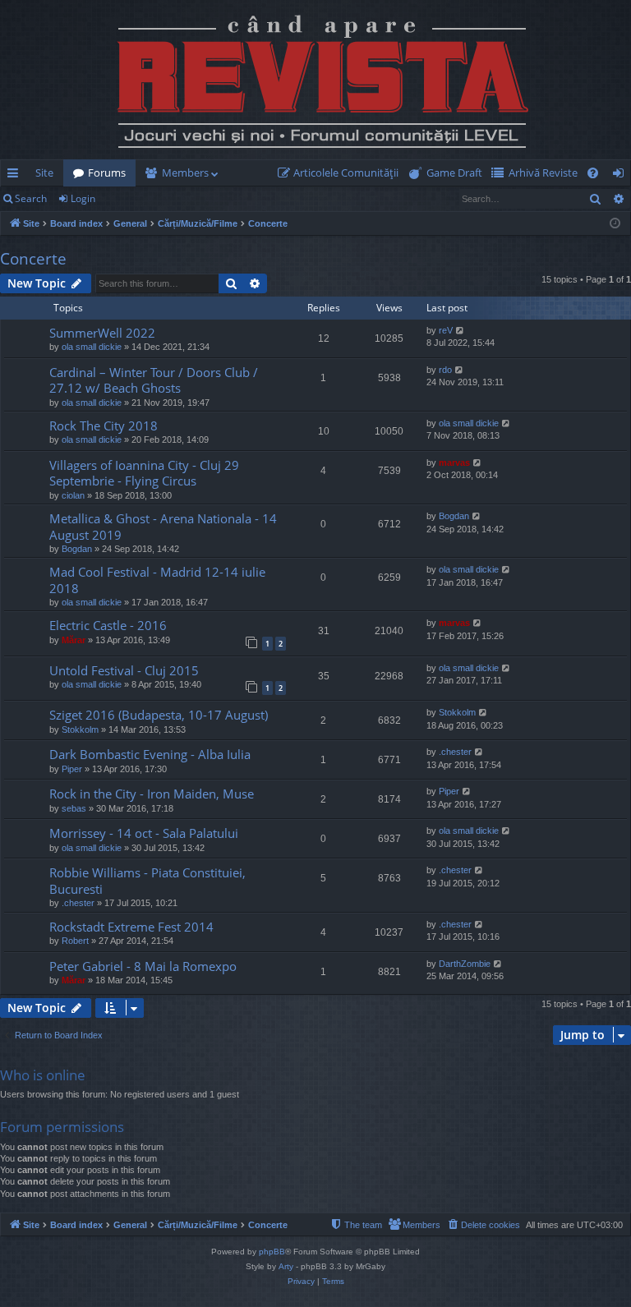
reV (446, 330)
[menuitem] (341, 172)
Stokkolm (80, 729)
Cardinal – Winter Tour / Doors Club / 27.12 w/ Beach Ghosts (153, 380)
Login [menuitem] (621, 175)
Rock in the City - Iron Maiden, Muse (151, 793)
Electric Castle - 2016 (108, 625)
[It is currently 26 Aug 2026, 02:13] (615, 223)
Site (44, 172)
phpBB (272, 1251)
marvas (454, 462)
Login (83, 198)
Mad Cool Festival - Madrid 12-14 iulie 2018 (157, 580)
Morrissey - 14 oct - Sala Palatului (143, 833)
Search (31, 198)
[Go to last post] (26, 341)
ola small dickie (92, 347)
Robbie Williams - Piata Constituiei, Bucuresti (147, 880)
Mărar (73, 640)
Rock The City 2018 (103, 425)
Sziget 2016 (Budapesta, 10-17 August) (158, 714)
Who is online (42, 1074)
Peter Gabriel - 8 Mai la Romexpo (143, 966)
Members (185, 172)
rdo (445, 370)
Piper (72, 769)
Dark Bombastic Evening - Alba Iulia (150, 754)
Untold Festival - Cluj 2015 (124, 670)
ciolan (73, 495)
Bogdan (77, 549)
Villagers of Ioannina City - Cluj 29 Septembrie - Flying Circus (144, 473)
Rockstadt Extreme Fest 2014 (131, 926)
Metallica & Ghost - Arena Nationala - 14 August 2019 (163, 526)
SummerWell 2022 (102, 332)
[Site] (315, 79)
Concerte (33, 258)
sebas (74, 808)
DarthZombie (465, 964)
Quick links (16, 175)
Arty (286, 1266)
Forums (107, 172)
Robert (75, 941)
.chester (455, 752)
